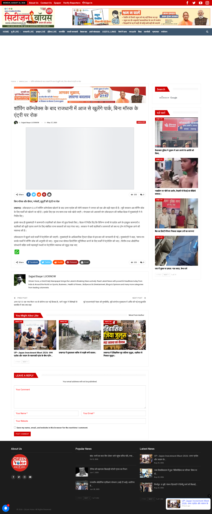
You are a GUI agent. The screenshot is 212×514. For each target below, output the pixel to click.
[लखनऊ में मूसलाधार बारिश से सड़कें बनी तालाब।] (80, 335)
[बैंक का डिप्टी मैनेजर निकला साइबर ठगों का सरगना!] (176, 213)
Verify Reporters (71, 3)
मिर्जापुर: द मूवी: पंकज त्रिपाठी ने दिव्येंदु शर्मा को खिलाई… (175, 484)
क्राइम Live (40, 32)
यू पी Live (15, 32)
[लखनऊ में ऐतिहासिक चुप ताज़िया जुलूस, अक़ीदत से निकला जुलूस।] (125, 335)
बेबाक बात (83, 32)
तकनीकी (147, 32)
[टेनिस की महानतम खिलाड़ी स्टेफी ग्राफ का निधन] (82, 472)
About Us (33, 3)
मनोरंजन (164, 32)
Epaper (57, 3)
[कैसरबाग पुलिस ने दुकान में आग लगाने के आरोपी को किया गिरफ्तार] (176, 132)
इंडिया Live (52, 32)
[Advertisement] (106, 57)
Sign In (88, 3)
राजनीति (62, 32)
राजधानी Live (28, 32)
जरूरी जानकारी (72, 32)
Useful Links (109, 32)
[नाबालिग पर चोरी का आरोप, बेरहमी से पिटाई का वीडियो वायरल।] (176, 173)
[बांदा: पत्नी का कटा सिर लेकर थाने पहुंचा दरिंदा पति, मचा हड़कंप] (82, 458)
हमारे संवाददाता (94, 32)
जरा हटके (132, 32)
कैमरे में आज (122, 32)
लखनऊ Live (141, 122)
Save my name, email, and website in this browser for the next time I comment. (52, 428)
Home (6, 32)
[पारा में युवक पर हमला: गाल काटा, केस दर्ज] (176, 251)
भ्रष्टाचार (155, 32)
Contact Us (46, 3)
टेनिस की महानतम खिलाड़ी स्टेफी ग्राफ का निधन (108, 469)
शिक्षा (140, 32)
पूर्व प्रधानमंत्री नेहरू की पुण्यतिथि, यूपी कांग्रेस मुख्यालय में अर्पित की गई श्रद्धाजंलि (114, 302)
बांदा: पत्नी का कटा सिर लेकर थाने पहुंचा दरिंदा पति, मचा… (112, 456)
